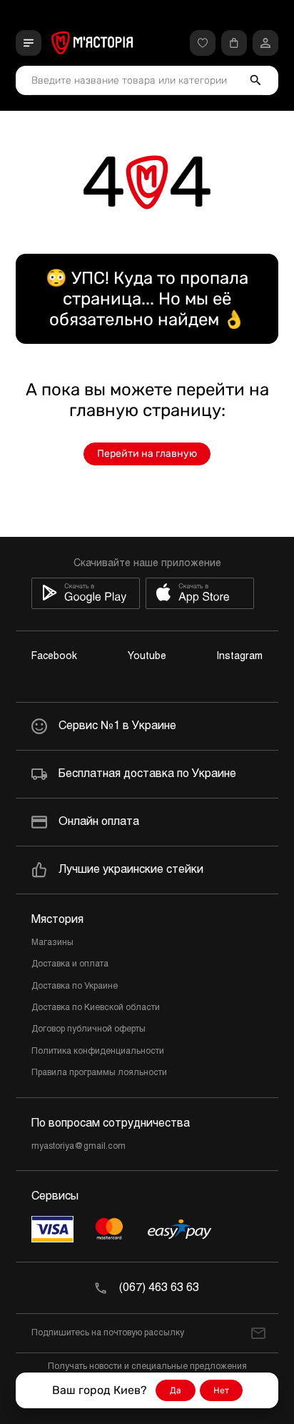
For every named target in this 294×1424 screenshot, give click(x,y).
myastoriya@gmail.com (78, 1146)
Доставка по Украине (74, 986)
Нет (221, 1390)
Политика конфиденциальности (97, 1051)
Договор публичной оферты (88, 1029)
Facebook (54, 656)
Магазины (52, 943)
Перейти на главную (147, 454)
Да (175, 1390)
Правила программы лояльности (99, 1073)
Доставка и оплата (69, 964)
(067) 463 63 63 (159, 1287)
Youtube (147, 656)
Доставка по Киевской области (95, 1008)
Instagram (240, 656)
